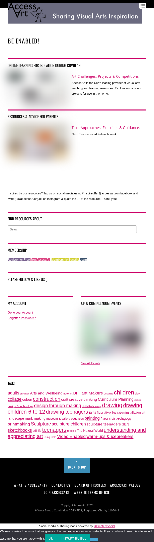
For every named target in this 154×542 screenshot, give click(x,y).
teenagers (54, 430)
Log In (11, 27)
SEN (125, 424)
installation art (135, 412)
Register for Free (19, 259)
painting (92, 418)
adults (13, 392)
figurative (104, 412)
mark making (35, 418)
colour (27, 399)
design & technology (20, 406)
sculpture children (69, 423)
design (137, 400)
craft (64, 399)
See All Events (90, 363)
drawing (112, 405)
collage (14, 399)
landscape (16, 418)
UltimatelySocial (104, 526)
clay (137, 393)
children (124, 392)
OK (51, 538)
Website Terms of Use (92, 492)
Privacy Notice (73, 538)
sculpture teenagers (104, 424)
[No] (94, 539)
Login (83, 259)
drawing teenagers (67, 412)
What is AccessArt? (30, 485)
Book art (67, 393)
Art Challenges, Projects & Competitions (105, 76)
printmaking (19, 424)
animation (24, 393)
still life (37, 430)
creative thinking (83, 399)
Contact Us (61, 485)
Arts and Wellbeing (46, 393)
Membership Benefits (65, 259)
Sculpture (41, 423)
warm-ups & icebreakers (109, 436)
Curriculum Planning (116, 399)
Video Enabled (71, 436)
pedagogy (124, 418)
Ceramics (108, 393)
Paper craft (107, 418)
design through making (57, 405)
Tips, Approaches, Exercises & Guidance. (106, 127)
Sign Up (21, 27)
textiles (71, 430)
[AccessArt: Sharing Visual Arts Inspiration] (75, 21)
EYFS (92, 412)
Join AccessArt (40, 259)
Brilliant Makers (88, 393)
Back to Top (77, 467)
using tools (50, 437)
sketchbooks (20, 430)
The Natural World (90, 430)
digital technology (91, 406)
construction (46, 399)
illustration (118, 412)
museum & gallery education (65, 418)
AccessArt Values (125, 485)
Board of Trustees (90, 485)
